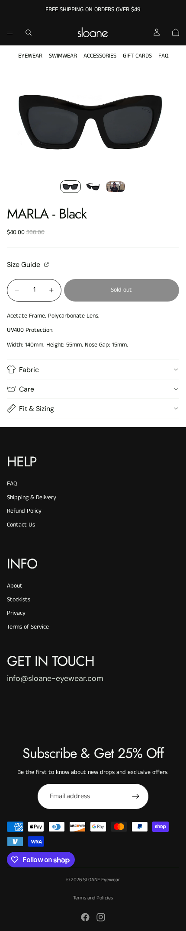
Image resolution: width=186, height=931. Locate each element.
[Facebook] (85, 917)
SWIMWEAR (63, 55)
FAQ (163, 55)
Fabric (29, 369)
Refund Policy (24, 511)
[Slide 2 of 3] (93, 187)
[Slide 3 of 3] (115, 187)
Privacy (16, 613)
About (14, 585)
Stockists (18, 599)
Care (26, 389)
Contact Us (21, 524)
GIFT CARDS (137, 55)
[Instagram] (101, 917)
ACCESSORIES (99, 55)
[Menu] (10, 32)
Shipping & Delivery (31, 497)
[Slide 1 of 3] (70, 187)
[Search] (28, 32)
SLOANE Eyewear (101, 879)
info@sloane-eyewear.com (55, 678)
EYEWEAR (30, 55)
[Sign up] (136, 796)
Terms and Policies (93, 898)
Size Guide (24, 264)
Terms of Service (28, 627)
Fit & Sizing (36, 408)
